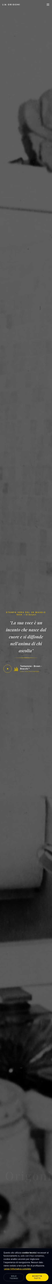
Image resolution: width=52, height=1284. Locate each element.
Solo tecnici (14, 1277)
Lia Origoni (11, 4)
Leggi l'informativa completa (17, 1269)
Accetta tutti (37, 1277)
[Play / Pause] (7, 669)
